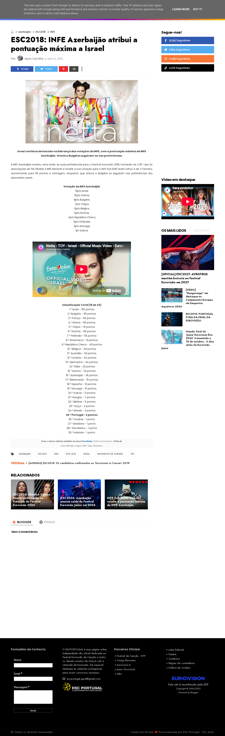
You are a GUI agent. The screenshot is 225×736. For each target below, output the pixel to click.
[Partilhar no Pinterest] (63, 69)
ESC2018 (41, 32)
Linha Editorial (176, 650)
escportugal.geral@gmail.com (83, 679)
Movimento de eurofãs (110, 454)
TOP (132, 454)
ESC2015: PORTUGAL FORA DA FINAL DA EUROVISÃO (199, 317)
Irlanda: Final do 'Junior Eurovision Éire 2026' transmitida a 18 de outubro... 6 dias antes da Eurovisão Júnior (187, 340)
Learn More (180, 9)
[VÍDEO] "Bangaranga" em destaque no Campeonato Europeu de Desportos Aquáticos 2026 (187, 298)
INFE (52, 32)
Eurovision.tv (124, 665)
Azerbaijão (24, 32)
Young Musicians (126, 660)
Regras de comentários (182, 663)
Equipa (172, 654)
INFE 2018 (71, 454)
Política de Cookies (180, 668)
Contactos (174, 659)
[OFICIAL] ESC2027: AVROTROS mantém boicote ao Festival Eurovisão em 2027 (184, 278)
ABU (119, 674)
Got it (197, 9)
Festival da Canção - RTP (131, 656)
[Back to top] (216, 727)
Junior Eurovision (126, 669)
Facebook (87, 441)
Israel (86, 454)
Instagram (107, 441)
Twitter (96, 441)
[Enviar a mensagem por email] (73, 69)
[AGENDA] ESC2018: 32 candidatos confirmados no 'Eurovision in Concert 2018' (79, 463)
